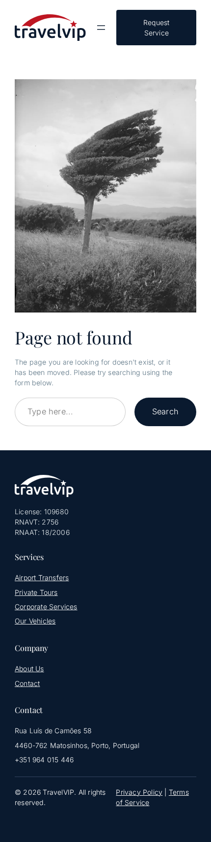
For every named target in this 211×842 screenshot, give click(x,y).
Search (165, 411)
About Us (29, 668)
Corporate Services (46, 606)
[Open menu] (101, 27)
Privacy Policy (139, 792)
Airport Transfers (42, 577)
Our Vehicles (35, 621)
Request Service (156, 27)
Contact (27, 683)
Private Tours (36, 592)
